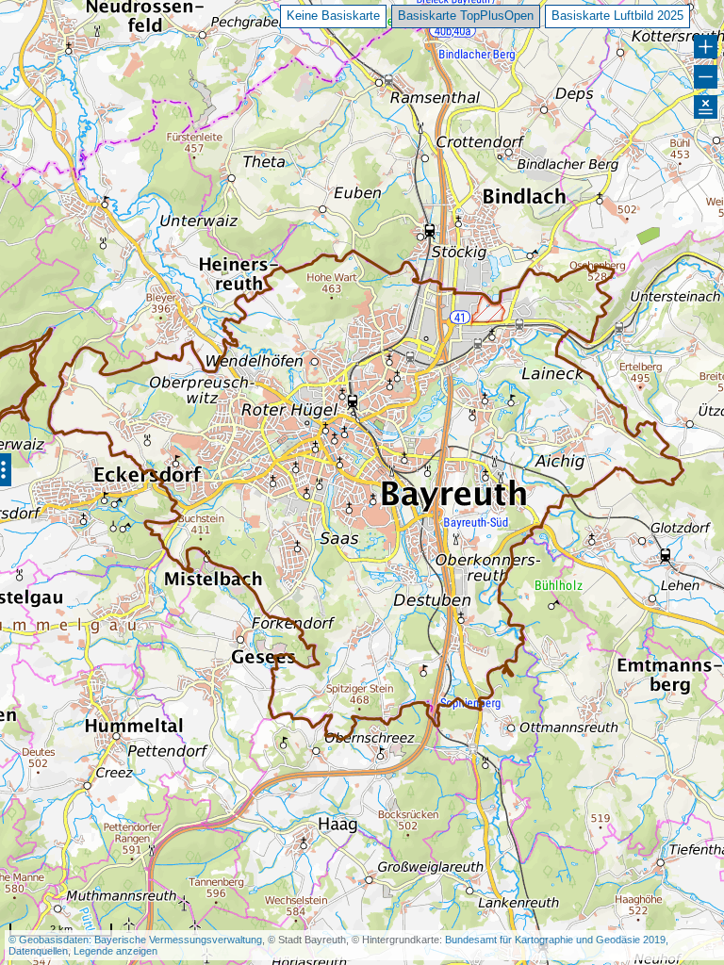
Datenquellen (38, 951)
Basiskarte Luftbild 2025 (617, 15)
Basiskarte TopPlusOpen (466, 15)
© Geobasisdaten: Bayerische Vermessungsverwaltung (135, 939)
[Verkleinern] (705, 77)
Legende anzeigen (115, 951)
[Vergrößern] (705, 46)
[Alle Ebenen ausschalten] (705, 107)
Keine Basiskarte (333, 15)
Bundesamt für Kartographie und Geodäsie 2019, (556, 939)
